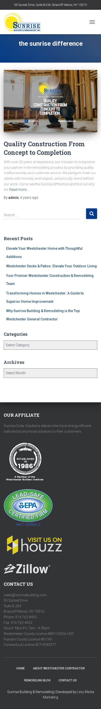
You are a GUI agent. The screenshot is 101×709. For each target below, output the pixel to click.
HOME (20, 668)
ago (29, 198)
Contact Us (68, 680)
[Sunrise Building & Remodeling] (24, 22)
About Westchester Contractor (59, 668)
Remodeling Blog (37, 680)
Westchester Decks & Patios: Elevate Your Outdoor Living (51, 266)
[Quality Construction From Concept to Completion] (50, 101)
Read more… (18, 189)
